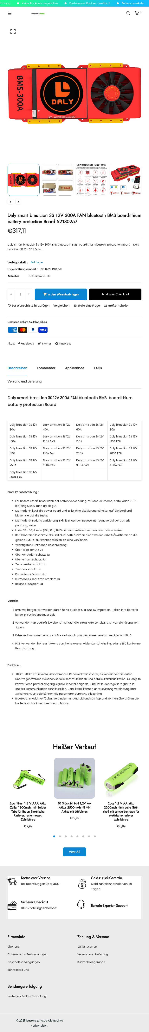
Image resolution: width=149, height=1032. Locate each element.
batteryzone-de (39, 276)
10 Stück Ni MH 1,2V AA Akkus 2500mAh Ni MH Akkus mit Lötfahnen (74, 807)
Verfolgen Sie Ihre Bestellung (27, 996)
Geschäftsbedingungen (24, 962)
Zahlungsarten (87, 947)
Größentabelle (117, 306)
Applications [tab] (74, 368)
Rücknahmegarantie (91, 962)
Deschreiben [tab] (17, 368)
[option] (74, 93)
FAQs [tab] (98, 368)
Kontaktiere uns (18, 970)
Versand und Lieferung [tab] (25, 381)
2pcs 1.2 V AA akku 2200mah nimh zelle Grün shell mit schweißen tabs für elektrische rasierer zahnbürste (121, 811)
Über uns (13, 947)
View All (74, 852)
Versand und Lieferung (92, 954)
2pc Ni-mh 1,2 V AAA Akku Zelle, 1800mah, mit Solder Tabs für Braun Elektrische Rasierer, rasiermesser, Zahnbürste (28, 811)
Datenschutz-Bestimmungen (28, 954)
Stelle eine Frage (88, 306)
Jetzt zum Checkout (115, 294)
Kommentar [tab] (46, 368)
